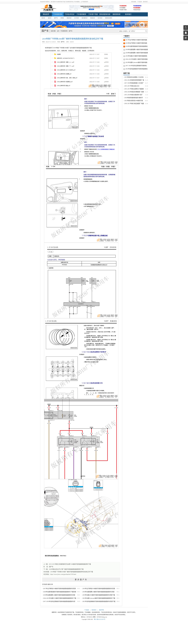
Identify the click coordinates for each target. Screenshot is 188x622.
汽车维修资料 (123, 6)
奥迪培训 (69, 18)
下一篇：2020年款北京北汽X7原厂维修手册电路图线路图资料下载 (63, 569)
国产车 (56, 18)
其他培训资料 (108, 18)
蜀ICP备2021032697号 (99, 619)
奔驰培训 (92, 18)
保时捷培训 (84, 18)
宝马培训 (100, 18)
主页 (58, 31)
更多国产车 (81, 580)
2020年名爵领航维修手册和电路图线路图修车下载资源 (59, 592)
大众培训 (76, 18)
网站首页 (46, 14)
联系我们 (145, 1)
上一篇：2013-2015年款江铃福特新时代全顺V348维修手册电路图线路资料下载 (67, 564)
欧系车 (43, 18)
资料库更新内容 (104, 14)
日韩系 (62, 18)
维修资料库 (116, 14)
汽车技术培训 (136, 9)
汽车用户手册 (123, 9)
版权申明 (101, 610)
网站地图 (133, 1)
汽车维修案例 (136, 7)
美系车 (49, 18)
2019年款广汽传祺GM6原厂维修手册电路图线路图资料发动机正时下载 (71, 572)
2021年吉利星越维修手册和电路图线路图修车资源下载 (98, 601)
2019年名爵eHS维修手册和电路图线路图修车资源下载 (98, 595)
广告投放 (139, 1)
